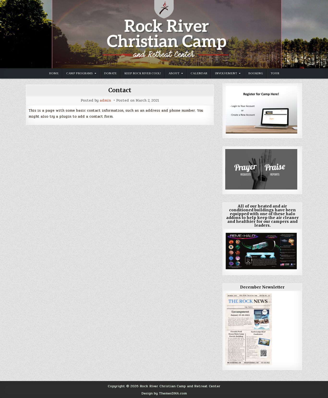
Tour (275, 73)
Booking (255, 73)
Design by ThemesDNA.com (164, 393)
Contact (119, 90)
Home (54, 73)
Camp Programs (79, 73)
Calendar (199, 73)
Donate (110, 73)
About (174, 73)
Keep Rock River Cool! (142, 73)
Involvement (226, 73)
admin (105, 100)
